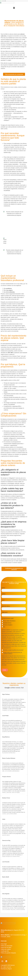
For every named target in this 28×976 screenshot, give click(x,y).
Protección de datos (6, 947)
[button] (14, 8)
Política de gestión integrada (8, 953)
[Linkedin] (6, 961)
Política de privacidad (6, 945)
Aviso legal (4, 944)
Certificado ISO (5, 951)
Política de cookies (6, 949)
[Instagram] (2, 961)
